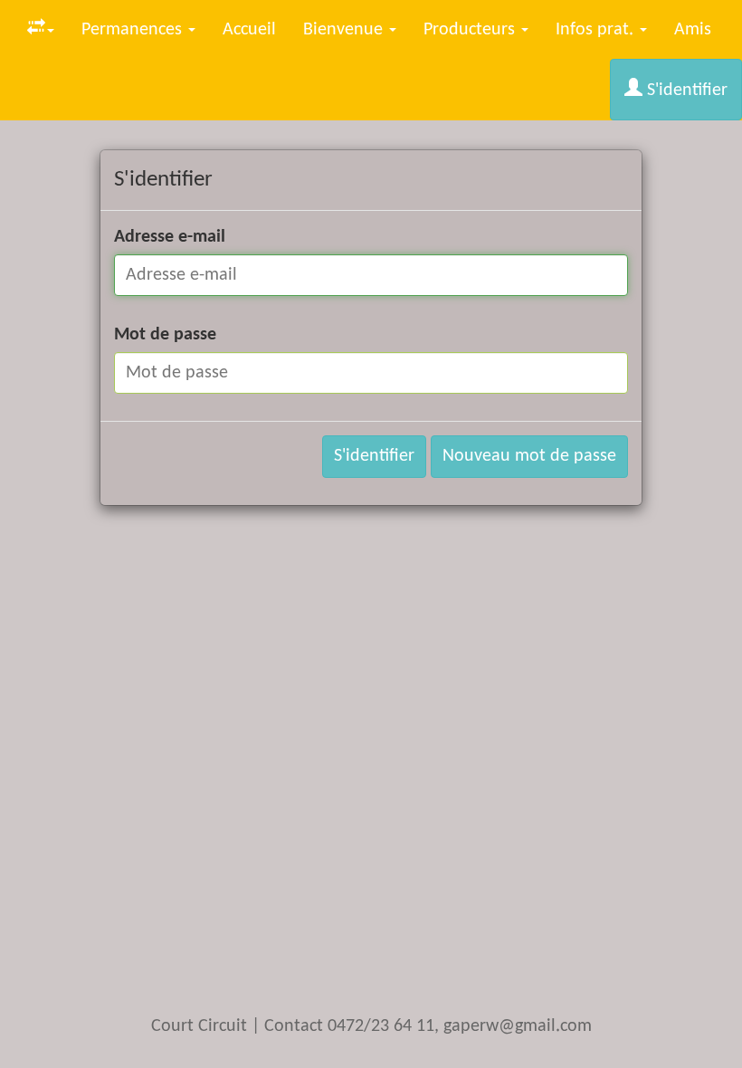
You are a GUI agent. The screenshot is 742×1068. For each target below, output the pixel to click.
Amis (692, 30)
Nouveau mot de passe (529, 456)
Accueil (249, 30)
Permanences (133, 30)
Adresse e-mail (169, 237)
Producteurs (471, 30)
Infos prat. (597, 30)
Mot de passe (165, 335)
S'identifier (685, 90)
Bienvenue (345, 30)
